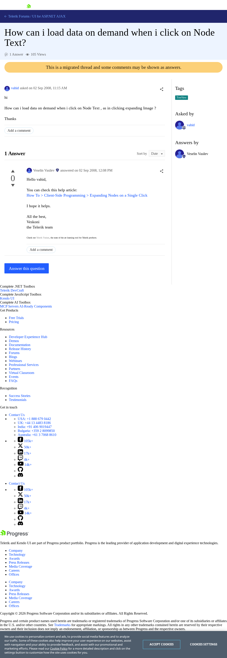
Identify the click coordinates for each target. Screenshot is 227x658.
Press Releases (19, 562)
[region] (113, 644)
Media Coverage (20, 566)
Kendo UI (7, 298)
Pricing (14, 322)
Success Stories (19, 396)
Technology (17, 554)
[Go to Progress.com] (14, 535)
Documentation (19, 345)
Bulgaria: (36, 431)
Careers (14, 570)
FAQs (13, 381)
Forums (14, 353)
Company (16, 550)
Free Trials (16, 318)
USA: (34, 419)
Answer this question (27, 268)
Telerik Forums (18, 16)
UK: (34, 423)
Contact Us (17, 415)
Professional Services (24, 365)
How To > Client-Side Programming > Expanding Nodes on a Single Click (87, 195)
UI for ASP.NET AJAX (49, 16)
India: (35, 427)
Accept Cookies (162, 644)
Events (13, 377)
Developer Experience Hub (28, 337)
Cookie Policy (59, 648)
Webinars (15, 361)
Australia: (37, 435)
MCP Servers (9, 306)
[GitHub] (20, 471)
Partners (14, 369)
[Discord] (20, 476)
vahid (15, 88)
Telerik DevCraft (12, 290)
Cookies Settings (203, 644)
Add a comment (19, 130)
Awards (14, 558)
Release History (20, 349)
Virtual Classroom (21, 373)
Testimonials (17, 400)
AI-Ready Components (35, 306)
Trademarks (62, 625)
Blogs (13, 357)
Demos (14, 341)
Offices (14, 574)
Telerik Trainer (42, 237)
